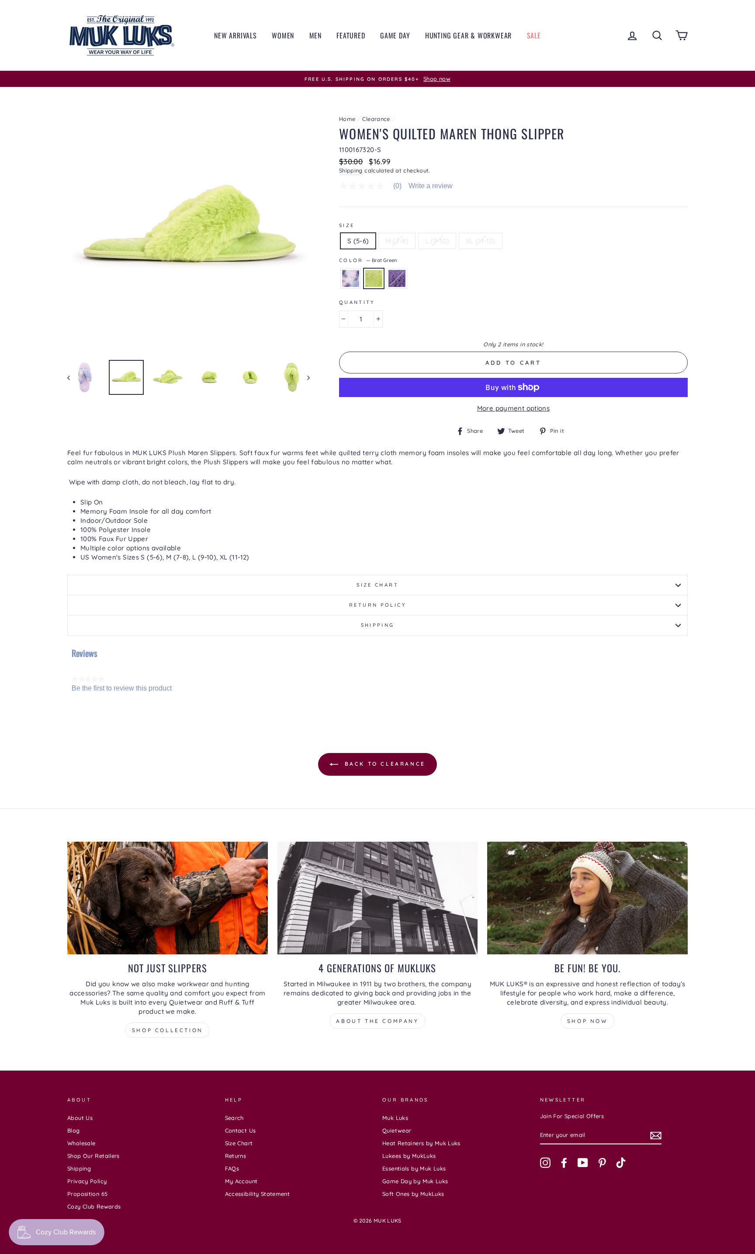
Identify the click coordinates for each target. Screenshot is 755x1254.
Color (368, 260)
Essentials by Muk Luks (414, 1168)
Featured (350, 35)
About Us (80, 1117)
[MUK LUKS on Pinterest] (602, 1162)
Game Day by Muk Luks (415, 1181)
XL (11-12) (480, 241)
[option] (377, 79)
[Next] (304, 377)
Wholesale (81, 1143)
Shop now (587, 1021)
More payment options (513, 408)
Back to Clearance (384, 763)
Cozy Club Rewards (94, 1206)
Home (347, 118)
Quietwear (396, 1130)
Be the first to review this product (122, 688)
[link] (374, 186)
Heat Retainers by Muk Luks (421, 1143)
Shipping (351, 170)
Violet (397, 278)
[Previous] (72, 377)
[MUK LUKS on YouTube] (583, 1162)
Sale (534, 35)
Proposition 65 (87, 1193)
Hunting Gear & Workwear (468, 35)
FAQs (232, 1168)
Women (283, 35)
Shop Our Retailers (93, 1155)
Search (234, 1117)
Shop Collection (167, 1030)
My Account (241, 1181)
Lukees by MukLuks (409, 1155)
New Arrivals (235, 35)
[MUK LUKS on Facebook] (564, 1162)
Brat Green (374, 278)
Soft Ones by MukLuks (413, 1193)
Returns (235, 1155)
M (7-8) (397, 241)
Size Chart (377, 585)
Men (315, 35)
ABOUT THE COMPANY (377, 1021)
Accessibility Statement (257, 1193)
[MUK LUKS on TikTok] (621, 1162)
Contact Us (240, 1130)
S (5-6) (358, 241)
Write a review (431, 186)
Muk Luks (395, 1117)
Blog (73, 1130)
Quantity (357, 302)
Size (347, 225)
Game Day (395, 35)
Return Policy (377, 605)
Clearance (376, 118)
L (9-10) (437, 241)
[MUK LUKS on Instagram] (545, 1162)
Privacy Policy (87, 1181)
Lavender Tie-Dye (350, 278)
